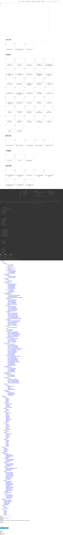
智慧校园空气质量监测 (9, 463)
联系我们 (3, 251)
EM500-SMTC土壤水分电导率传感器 (14, 320)
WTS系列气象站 (10, 329)
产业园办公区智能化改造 (10, 459)
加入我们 (3, 253)
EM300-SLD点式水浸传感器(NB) (13, 380)
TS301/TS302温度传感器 (12, 299)
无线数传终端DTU (7, 372)
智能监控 (7, 420)
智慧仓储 (7, 418)
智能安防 (25, 194)
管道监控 (7, 444)
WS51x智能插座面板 (11, 362)
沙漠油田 (7, 440)
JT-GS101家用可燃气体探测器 (13, 317)
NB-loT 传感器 (6, 377)
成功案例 (33, 1)
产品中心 (23, 1)
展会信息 (5, 511)
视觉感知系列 (4, 211)
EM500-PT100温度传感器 (12, 304)
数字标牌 (7, 437)
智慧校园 (7, 399)
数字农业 (3, 221)
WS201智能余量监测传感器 (12, 308)
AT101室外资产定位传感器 (12, 327)
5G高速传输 (6, 491)
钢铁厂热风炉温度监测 (9, 472)
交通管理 (7, 431)
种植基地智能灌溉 (5, 231)
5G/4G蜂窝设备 (4, 210)
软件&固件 (3, 241)
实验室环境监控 (8, 470)
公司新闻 (3, 252)
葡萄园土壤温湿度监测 (9, 483)
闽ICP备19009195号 (3, 259)
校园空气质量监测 (5, 232)
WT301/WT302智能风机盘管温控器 (14, 356)
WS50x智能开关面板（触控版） (13, 360)
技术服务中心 (4, 242)
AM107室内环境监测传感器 (12, 296)
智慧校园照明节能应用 (9, 464)
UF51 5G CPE (10, 265)
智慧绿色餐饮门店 (9, 433)
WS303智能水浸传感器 (12, 310)
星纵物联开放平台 (11, 386)
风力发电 (7, 443)
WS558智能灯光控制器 (12, 365)
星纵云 (9, 387)
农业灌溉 (7, 410)
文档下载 (3, 240)
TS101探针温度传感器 (11, 300)
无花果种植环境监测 (9, 484)
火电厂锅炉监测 (8, 478)
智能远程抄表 (8, 457)
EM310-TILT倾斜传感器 (12, 340)
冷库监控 (7, 427)
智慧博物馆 (8, 417)
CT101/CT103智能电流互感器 (13, 338)
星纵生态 (3, 212)
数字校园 (3, 222)
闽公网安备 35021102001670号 (13, 259)
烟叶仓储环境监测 (9, 494)
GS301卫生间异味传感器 (12, 306)
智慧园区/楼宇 (4, 218)
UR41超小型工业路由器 (12, 276)
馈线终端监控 (8, 429)
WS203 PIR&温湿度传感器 (12, 351)
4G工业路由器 (6, 274)
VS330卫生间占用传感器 (12, 307)
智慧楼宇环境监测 (5, 229)
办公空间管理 (4, 219)
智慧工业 (5, 471)
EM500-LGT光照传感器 (12, 324)
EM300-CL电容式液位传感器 (13, 309)
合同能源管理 (4, 220)
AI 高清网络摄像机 (11, 392)
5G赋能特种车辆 (8, 492)
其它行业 (5, 493)
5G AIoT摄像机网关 (11, 290)
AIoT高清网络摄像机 (11, 273)
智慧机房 (7, 401)
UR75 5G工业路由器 (11, 268)
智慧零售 (3, 223)
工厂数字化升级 (4, 234)
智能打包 (7, 428)
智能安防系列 (6, 390)
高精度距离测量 (8, 419)
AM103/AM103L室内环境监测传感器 (14, 295)
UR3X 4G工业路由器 (11, 277)
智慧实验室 (6, 451)
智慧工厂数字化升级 (9, 473)
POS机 (7, 438)
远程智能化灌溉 (8, 482)
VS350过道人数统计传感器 (12, 345)
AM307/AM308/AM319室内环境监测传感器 (15, 297)
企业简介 (5, 512)
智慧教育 (7, 400)
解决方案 (28, 1)
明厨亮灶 (7, 413)
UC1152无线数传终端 (11, 371)
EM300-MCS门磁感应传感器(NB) (13, 382)
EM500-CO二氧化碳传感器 (12, 325)
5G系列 (5, 263)
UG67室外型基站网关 (11, 288)
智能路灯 (7, 421)
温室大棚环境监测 (9, 481)
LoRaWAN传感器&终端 (6, 208)
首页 (20, 1)
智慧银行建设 (8, 461)
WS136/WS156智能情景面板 (13, 359)
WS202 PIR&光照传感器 (12, 350)
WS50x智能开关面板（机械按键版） (14, 361)
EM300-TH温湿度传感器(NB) (13, 379)
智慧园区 (7, 398)
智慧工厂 (7, 423)
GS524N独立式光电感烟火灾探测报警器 (14, 318)
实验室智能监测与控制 (5, 233)
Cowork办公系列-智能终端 (10, 355)
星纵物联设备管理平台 (11, 389)
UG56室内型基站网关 (11, 285)
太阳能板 (7, 441)
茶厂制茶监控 (8, 479)
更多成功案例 (6, 504)
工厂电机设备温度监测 (9, 474)
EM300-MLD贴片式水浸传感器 (13, 316)
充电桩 (7, 442)
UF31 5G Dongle (11, 266)
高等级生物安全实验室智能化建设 (11, 468)
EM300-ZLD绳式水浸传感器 (12, 315)
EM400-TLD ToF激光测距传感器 (13, 335)
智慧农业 (7, 409)
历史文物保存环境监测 (9, 495)
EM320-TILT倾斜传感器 (12, 341)
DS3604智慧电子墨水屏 (12, 357)
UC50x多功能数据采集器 (12, 368)
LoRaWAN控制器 (5, 209)
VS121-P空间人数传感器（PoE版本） (14, 349)
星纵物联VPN (10, 388)
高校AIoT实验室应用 (9, 469)
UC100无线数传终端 (11, 370)
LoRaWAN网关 (4, 207)
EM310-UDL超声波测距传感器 (13, 331)
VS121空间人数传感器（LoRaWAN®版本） (15, 348)
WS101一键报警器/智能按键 (12, 358)
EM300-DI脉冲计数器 (11, 339)
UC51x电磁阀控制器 (11, 369)
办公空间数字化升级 (5, 230)
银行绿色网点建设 (9, 407)
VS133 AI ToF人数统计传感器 (13, 347)
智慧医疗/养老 (8, 412)
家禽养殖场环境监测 (9, 490)
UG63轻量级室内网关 (11, 286)
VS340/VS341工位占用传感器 (13, 346)
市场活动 (3, 250)
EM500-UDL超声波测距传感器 (13, 336)
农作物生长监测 (8, 489)
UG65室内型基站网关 (11, 287)
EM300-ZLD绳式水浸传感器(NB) (13, 381)
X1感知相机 (10, 280)
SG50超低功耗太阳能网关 (12, 284)
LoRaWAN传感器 (7, 293)
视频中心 (3, 243)
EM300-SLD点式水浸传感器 (12, 314)
